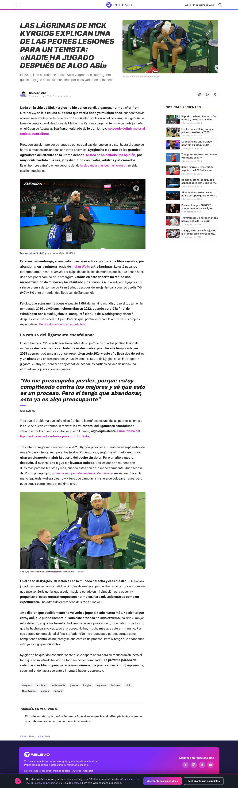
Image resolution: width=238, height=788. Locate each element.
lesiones (115, 685)
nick (128, 685)
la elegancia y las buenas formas (102, 165)
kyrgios (87, 685)
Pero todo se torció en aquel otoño (62, 324)
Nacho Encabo (37, 92)
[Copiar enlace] (199, 94)
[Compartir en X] (215, 94)
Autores (76, 770)
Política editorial (61, 770)
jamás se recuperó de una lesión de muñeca (82, 473)
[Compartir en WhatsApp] (207, 94)
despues (27, 685)
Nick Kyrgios (29, 691)
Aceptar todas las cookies (162, 780)
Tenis (31, 736)
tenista (58, 691)
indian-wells (58, 685)
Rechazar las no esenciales (204, 780)
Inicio (23, 736)
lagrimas (101, 685)
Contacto (88, 770)
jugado (74, 685)
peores (45, 691)
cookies (76, 782)
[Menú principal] (17, 4)
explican (41, 685)
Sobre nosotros (42, 770)
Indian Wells (43, 736)
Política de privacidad (46, 782)
